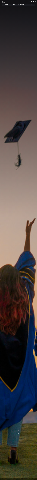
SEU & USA (31, 4)
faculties (14, 4)
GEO (31, 1)
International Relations (22, 4)
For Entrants (6, 4)
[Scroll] (18, 432)
